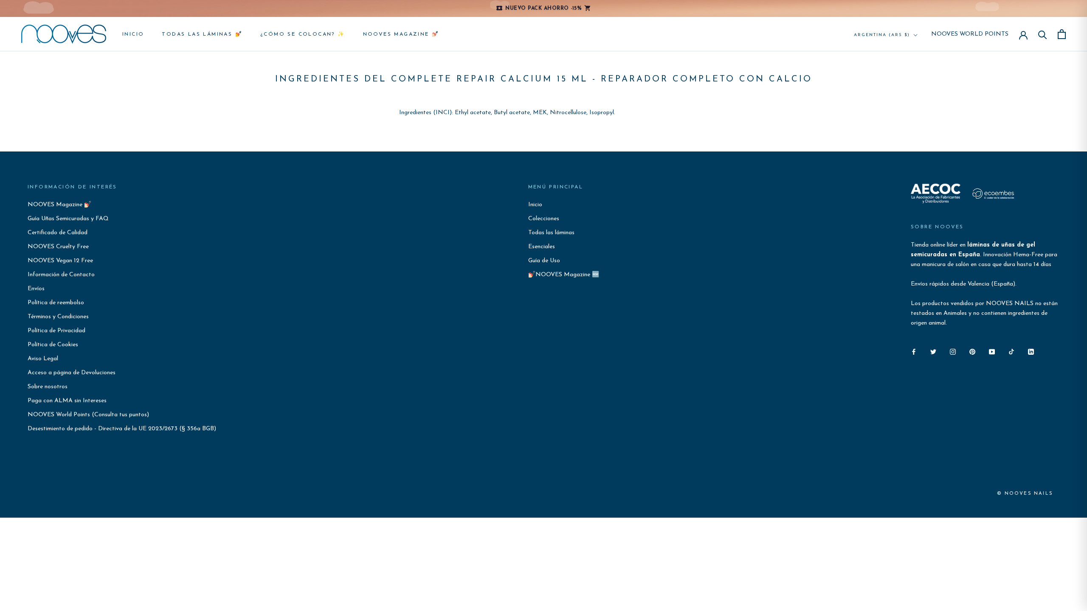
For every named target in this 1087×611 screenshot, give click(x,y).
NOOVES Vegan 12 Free (60, 261)
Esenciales (541, 247)
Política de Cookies (53, 345)
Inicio (133, 34)
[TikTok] (1011, 351)
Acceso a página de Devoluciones (71, 373)
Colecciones (543, 219)
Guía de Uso (544, 261)
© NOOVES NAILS (1025, 493)
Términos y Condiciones (58, 317)
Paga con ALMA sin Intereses (67, 401)
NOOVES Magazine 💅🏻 (401, 34)
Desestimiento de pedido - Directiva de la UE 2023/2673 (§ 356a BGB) (122, 429)
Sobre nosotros (48, 387)
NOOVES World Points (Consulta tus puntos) (88, 415)
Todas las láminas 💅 (202, 34)
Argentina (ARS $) (882, 35)
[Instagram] (953, 351)
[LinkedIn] (1031, 351)
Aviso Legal (43, 359)
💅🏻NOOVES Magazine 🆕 (563, 275)
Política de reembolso (56, 303)
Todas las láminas (551, 233)
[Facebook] (914, 351)
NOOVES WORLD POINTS (969, 34)
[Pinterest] (972, 351)
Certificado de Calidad (57, 233)
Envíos (36, 289)
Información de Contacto (61, 275)
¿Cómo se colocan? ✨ (302, 34)
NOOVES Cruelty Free (58, 247)
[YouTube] (992, 351)
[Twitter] (933, 351)
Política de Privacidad (56, 331)
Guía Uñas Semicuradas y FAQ (68, 219)
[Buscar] (1042, 34)
